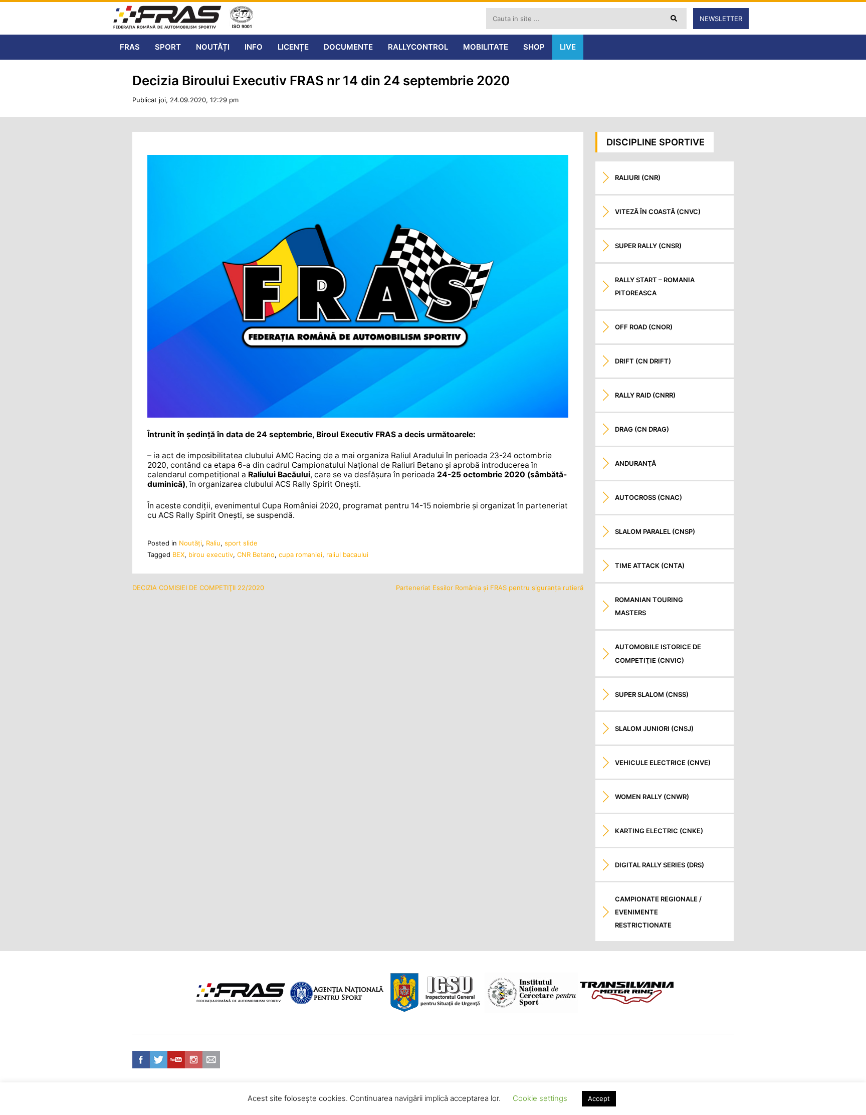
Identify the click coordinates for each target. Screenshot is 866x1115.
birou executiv (210, 554)
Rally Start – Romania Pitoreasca (655, 286)
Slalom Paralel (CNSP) (655, 531)
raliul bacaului (347, 554)
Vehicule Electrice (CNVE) (663, 763)
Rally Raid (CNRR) (645, 395)
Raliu (213, 543)
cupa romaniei (300, 554)
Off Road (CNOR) (644, 327)
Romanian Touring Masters (649, 606)
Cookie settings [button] (540, 1098)
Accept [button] (599, 1098)
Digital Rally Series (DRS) (659, 865)
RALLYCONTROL (418, 47)
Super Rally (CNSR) (648, 246)
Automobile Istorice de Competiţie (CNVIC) (658, 653)
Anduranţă (635, 463)
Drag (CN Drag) (642, 429)
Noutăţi (190, 543)
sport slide (241, 543)
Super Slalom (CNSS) (652, 694)
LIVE (568, 47)
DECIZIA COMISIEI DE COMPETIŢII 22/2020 (198, 588)
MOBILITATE (485, 47)
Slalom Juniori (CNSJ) (654, 728)
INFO (254, 47)
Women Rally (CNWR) (652, 797)
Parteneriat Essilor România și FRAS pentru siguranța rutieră (489, 588)
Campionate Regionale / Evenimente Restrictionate (658, 912)
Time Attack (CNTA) (650, 566)
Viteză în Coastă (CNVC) (658, 212)
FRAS (130, 47)
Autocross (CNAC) (648, 497)
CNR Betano (256, 554)
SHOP (534, 47)
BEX (178, 554)
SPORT (168, 47)
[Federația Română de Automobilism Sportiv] (167, 18)
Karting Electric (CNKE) (659, 831)
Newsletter (721, 19)
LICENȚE (293, 47)
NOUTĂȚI (213, 47)
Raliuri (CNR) (638, 177)
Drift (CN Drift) (643, 361)
